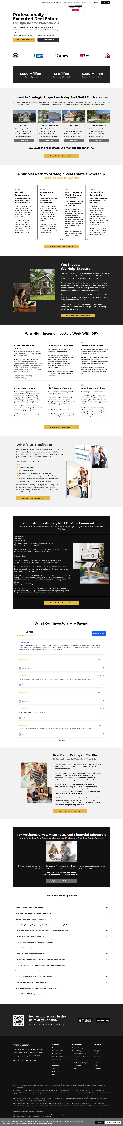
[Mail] (35, 1060)
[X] (22, 1060)
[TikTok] (31, 1060)
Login (53, 1069)
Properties (55, 1066)
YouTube (97, 1057)
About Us (75, 1060)
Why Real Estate (57, 1051)
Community (98, 1069)
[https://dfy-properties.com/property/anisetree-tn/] (74, 116)
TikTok (96, 1060)
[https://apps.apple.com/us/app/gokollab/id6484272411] (85, 1020)
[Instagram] (18, 1060)
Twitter (96, 1054)
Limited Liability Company (80, 1063)
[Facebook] (14, 1060)
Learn (53, 1063)
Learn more (48, 1123)
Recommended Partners (80, 1057)
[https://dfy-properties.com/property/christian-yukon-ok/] (98, 116)
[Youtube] (27, 1060)
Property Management (79, 1048)
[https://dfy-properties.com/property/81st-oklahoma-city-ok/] (49, 116)
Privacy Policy (17, 1053)
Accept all (99, 1122)
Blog (53, 1075)
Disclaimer (40, 1053)
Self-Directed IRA (77, 1066)
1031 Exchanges (77, 1051)
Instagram (97, 1051)
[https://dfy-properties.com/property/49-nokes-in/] (24, 116)
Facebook (97, 1048)
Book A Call (55, 1072)
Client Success (56, 1060)
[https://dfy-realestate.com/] (30, 1045)
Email (96, 1066)
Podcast (96, 1063)
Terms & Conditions (29, 1053)
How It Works (56, 1054)
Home (54, 1048)
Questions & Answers (79, 1054)
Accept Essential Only (113, 1122)
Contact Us (75, 1069)
